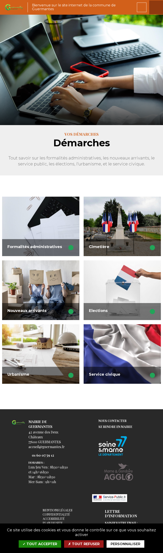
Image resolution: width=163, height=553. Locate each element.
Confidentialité (56, 514)
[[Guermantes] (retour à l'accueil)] (18, 424)
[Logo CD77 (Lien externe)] (118, 446)
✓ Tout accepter (40, 544)
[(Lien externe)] (118, 475)
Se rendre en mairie (115, 427)
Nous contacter (112, 421)
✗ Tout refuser (84, 544)
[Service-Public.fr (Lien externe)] (118, 498)
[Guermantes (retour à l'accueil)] (13, 7)
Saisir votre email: (121, 523)
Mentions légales (57, 510)
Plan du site (53, 523)
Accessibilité (54, 519)
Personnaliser (125, 544)
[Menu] (156, 7)
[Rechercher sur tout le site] (141, 7)
